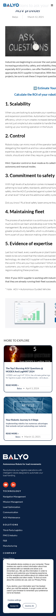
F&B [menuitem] (5, 540)
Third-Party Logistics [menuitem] (12, 530)
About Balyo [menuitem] (8, 558)
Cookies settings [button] (14, 600)
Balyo (15, 16)
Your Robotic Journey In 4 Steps (22, 419)
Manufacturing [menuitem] (10, 546)
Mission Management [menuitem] (13, 501)
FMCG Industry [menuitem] (10, 535)
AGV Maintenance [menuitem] (11, 517)
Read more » (12, 385)
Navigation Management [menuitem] (14, 496)
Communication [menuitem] (10, 512)
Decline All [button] (29, 606)
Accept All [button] (14, 606)
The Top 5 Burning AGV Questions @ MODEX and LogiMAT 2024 (24, 370)
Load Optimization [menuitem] (11, 507)
